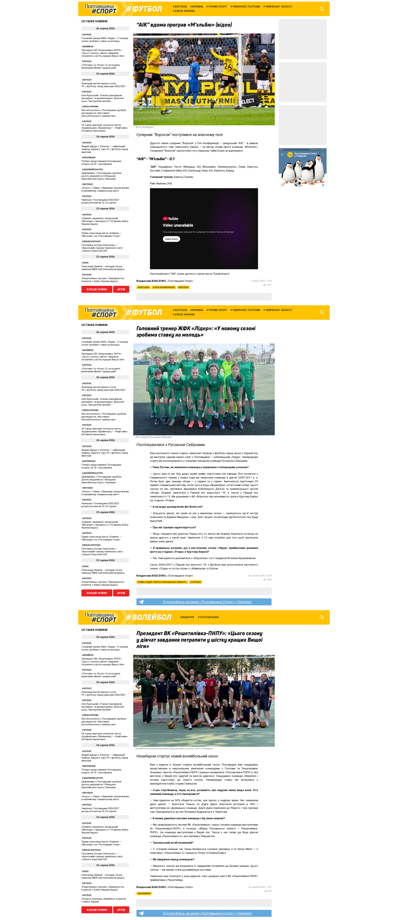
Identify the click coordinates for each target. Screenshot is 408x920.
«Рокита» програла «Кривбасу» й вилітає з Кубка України (103, 900)
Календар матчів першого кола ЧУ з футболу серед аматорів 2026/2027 (103, 85)
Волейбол (88, 47)
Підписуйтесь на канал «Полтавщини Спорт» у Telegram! (207, 602)
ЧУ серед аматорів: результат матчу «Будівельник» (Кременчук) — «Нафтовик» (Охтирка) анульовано (104, 128)
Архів (121, 289)
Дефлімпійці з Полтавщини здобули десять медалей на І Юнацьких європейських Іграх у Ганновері (101, 176)
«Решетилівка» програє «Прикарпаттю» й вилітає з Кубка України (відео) (102, 280)
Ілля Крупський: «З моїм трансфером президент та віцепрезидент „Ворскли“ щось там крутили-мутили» (102, 98)
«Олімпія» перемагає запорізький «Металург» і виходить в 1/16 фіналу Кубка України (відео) (104, 221)
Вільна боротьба (92, 241)
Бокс (86, 263)
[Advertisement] (303, 39)
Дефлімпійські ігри (93, 169)
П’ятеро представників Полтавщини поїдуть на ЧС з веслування (101, 162)
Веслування (89, 158)
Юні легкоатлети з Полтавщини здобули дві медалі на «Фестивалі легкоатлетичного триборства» (103, 113)
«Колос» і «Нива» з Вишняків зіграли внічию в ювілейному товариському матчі (105, 189)
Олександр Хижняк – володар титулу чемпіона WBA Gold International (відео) (102, 268)
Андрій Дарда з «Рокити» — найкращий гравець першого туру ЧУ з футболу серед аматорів (104, 149)
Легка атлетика (91, 107)
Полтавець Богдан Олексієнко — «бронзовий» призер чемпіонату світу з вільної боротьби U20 (102, 248)
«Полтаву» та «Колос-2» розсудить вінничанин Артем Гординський (100, 66)
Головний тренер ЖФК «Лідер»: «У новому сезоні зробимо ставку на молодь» (104, 40)
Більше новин (97, 289)
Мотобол (88, 184)
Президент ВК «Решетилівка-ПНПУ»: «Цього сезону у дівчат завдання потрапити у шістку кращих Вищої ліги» (102, 53)
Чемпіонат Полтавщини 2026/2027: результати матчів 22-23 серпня (100, 201)
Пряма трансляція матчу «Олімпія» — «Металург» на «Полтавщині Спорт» (101, 234)
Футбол (147, 8)
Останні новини (94, 21)
